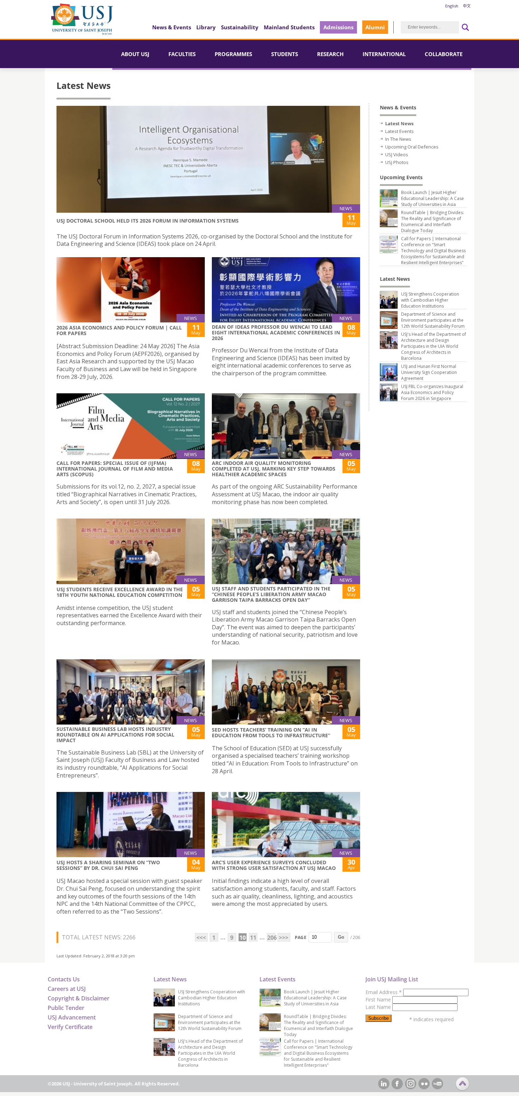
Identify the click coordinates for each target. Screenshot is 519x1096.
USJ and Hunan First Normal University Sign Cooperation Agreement (429, 372)
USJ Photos (396, 162)
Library (206, 27)
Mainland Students (289, 27)
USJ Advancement (72, 1017)
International (384, 53)
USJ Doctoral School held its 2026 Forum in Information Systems (147, 220)
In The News (398, 139)
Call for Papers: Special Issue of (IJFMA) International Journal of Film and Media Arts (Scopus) (114, 469)
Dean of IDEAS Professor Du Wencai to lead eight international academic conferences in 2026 (276, 332)
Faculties (182, 53)
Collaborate (444, 53)
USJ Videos (396, 154)
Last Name (378, 1007)
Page (300, 937)
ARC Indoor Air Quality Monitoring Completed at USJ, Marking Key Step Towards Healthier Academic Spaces (273, 469)
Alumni (375, 27)
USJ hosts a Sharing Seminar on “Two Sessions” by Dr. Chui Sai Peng (108, 865)
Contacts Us (64, 979)
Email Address (383, 992)
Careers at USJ (67, 989)
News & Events (171, 27)
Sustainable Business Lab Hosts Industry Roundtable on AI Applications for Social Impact (115, 735)
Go (341, 937)
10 (242, 937)
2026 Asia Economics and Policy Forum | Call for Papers (119, 330)
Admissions (338, 27)
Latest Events (399, 131)
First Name (378, 999)
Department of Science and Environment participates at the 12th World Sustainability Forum (433, 320)
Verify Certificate (70, 1027)
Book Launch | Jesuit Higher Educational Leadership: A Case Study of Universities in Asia (432, 198)
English (451, 5)
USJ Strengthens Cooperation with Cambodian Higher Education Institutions (430, 300)
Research (330, 53)
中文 (467, 5)
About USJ (135, 53)
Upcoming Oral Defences (412, 147)
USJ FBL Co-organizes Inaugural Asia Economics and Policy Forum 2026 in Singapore (432, 392)
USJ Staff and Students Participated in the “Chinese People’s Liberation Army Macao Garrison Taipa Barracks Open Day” (271, 594)
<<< (201, 937)
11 (253, 937)
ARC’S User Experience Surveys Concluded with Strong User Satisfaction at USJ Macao (274, 865)
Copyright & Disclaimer (78, 998)
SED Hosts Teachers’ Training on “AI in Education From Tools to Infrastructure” (271, 732)
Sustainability (239, 27)
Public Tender (66, 1008)
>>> (283, 937)
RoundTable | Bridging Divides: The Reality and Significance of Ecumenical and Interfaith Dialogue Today (432, 222)
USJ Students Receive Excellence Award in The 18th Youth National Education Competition (119, 592)
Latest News (399, 123)
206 (271, 937)
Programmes (233, 53)
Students (284, 53)
